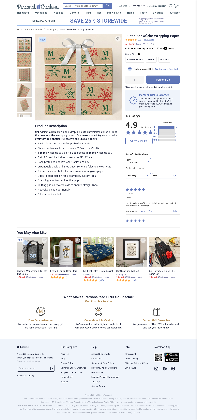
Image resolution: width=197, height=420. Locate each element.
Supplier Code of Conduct (72, 372)
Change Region (98, 386)
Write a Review (138, 141)
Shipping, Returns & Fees (136, 363)
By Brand (158, 12)
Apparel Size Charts (100, 354)
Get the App (130, 368)
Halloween (23, 12)
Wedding (58, 12)
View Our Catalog (25, 375)
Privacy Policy (67, 363)
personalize (163, 79)
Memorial (75, 12)
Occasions (41, 12)
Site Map (95, 382)
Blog (63, 358)
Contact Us (96, 358)
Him (88, 12)
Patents (64, 382)
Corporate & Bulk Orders (102, 363)
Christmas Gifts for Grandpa (41, 29)
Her (99, 12)
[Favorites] (170, 6)
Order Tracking (131, 358)
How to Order (97, 372)
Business (174, 12)
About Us (65, 354)
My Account (130, 354)
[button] (166, 127)
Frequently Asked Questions (104, 368)
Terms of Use (67, 377)
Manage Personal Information (105, 377)
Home (130, 12)
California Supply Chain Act (73, 368)
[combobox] (138, 161)
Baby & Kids (114, 12)
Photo (143, 12)
